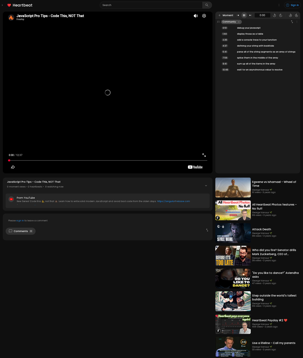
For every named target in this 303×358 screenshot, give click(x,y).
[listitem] (20, 5)
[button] (108, 194)
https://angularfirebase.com (173, 201)
